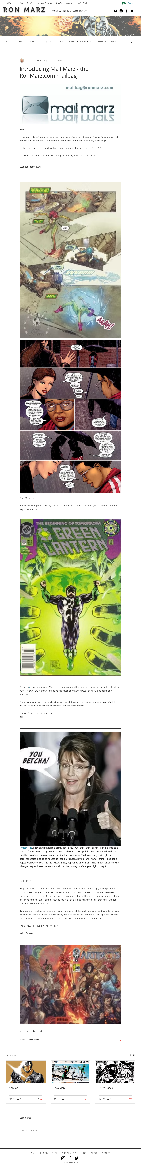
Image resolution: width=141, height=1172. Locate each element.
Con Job (13, 1087)
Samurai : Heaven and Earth (80, 42)
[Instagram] (121, 11)
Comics (60, 42)
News (20, 42)
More (113, 42)
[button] (131, 42)
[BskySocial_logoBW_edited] (115, 11)
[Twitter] (132, 11)
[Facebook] (126, 11)
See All (132, 1055)
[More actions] (119, 60)
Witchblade (101, 42)
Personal (32, 42)
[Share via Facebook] (21, 1031)
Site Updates (46, 42)
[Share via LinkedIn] (34, 1031)
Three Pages (106, 1087)
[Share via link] (41, 1031)
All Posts (9, 42)
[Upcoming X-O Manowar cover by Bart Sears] (26, 1072)
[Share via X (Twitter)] (27, 1031)
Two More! (60, 1087)
